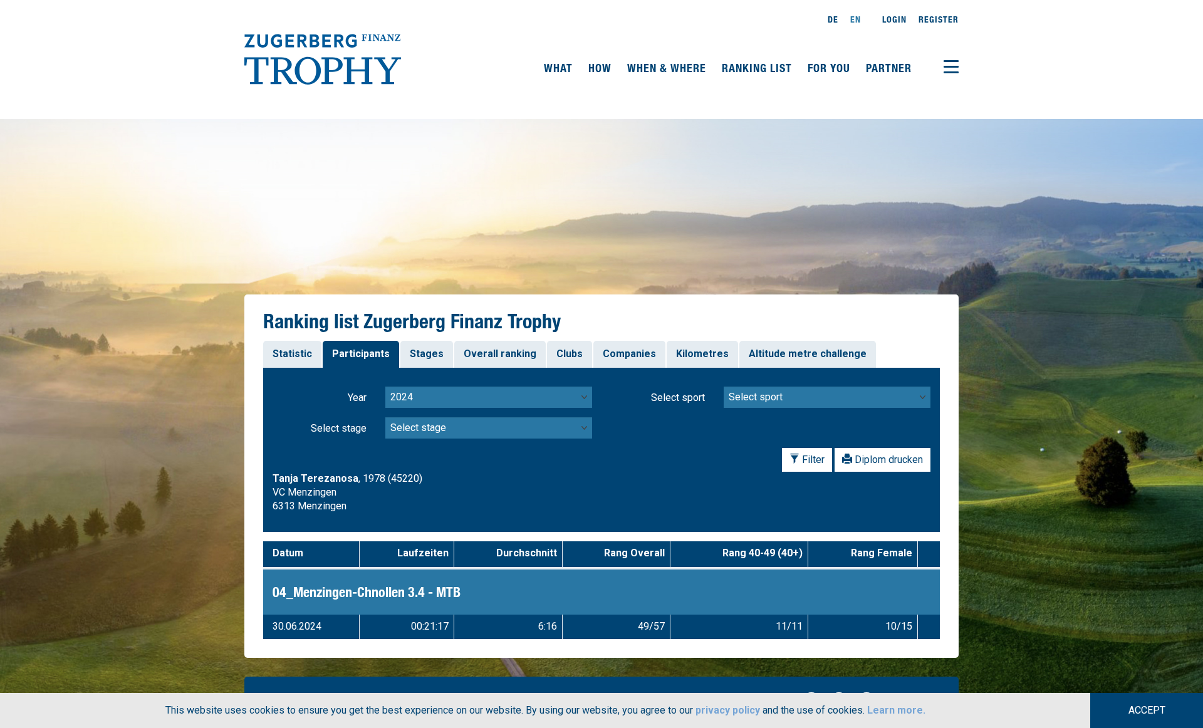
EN (855, 19)
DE (833, 19)
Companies (629, 354)
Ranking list (758, 68)
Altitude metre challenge (808, 354)
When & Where (668, 68)
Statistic (292, 354)
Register (939, 19)
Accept (1146, 710)
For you (830, 68)
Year (357, 397)
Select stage (339, 428)
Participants (361, 354)
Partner (889, 68)
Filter (812, 459)
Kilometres (702, 354)
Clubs (569, 354)
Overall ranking (500, 354)
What (560, 68)
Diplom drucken (887, 459)
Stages (427, 354)
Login (894, 19)
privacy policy (727, 710)
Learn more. (896, 710)
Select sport (678, 397)
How (601, 68)
